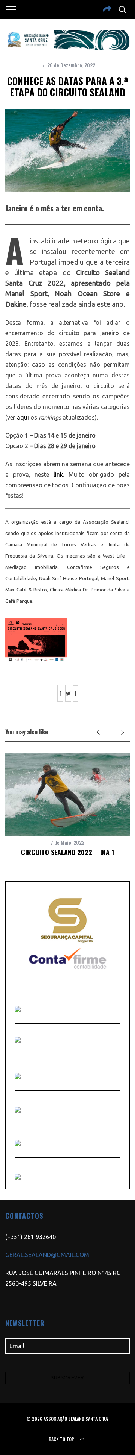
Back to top (61, 1439)
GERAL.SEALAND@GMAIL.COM (47, 1254)
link (58, 474)
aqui (23, 417)
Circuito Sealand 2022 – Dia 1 (67, 852)
